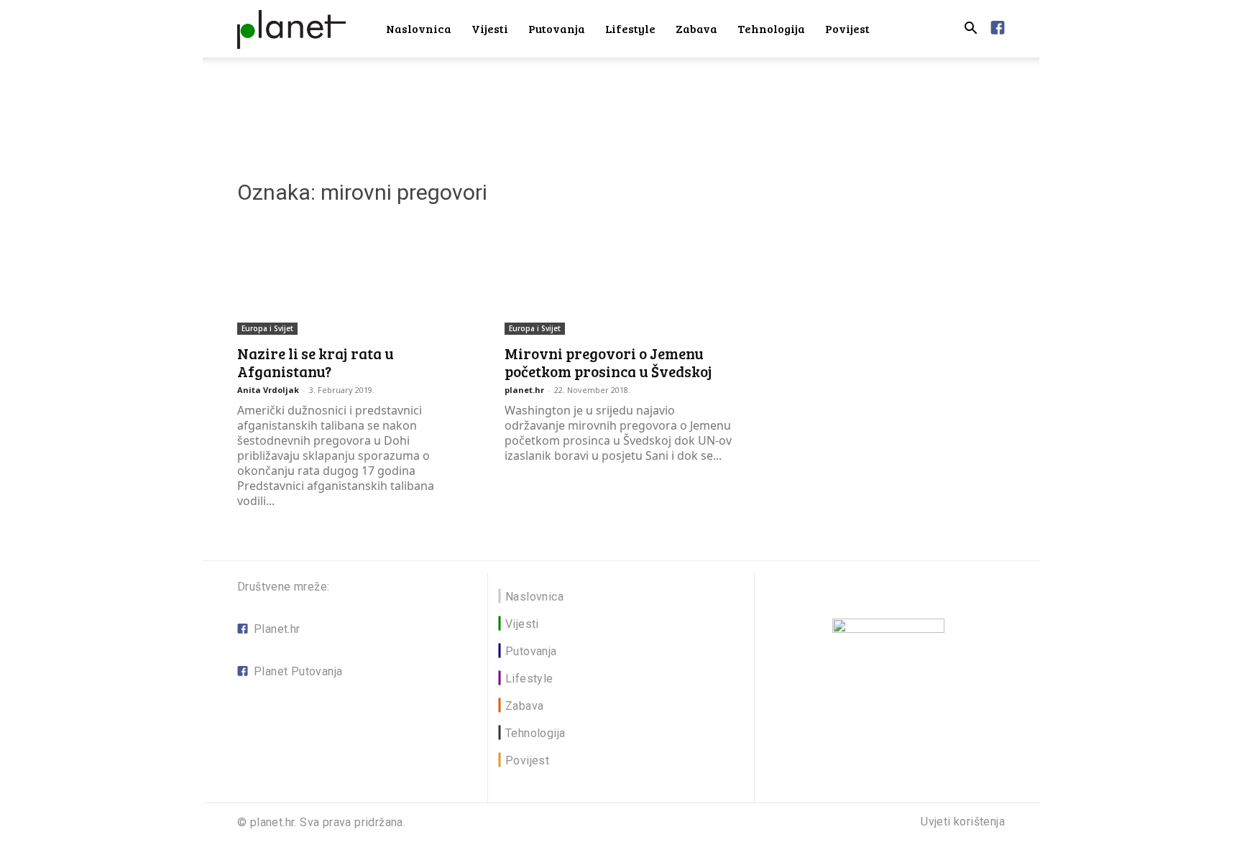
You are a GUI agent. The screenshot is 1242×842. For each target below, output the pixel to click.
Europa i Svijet (267, 328)
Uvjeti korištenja (963, 821)
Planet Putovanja (298, 671)
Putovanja (556, 28)
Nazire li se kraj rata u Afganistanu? (315, 362)
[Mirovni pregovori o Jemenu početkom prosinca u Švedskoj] (621, 277)
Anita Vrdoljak (268, 389)
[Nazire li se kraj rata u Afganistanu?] (353, 277)
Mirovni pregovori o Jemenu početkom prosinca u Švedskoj (608, 362)
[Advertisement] (621, 107)
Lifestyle (630, 28)
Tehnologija (771, 28)
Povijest (847, 28)
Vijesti (490, 28)
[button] (970, 30)
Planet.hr (277, 629)
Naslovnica (418, 28)
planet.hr (524, 389)
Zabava (696, 28)
